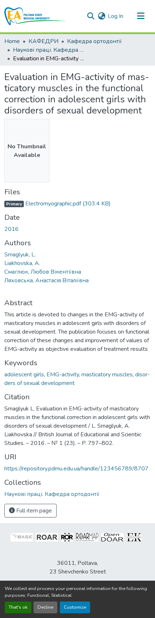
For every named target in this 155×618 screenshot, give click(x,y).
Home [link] (12, 41)
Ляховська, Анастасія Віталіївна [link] (46, 280)
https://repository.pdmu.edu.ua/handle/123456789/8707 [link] (76, 469)
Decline (45, 607)
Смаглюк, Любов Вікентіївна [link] (42, 272)
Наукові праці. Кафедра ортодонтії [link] (49, 50)
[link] (77, 203)
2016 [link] (11, 229)
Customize (75, 607)
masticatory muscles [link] (107, 374)
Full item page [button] (33, 511)
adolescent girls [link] (24, 374)
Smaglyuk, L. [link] (20, 255)
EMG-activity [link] (62, 374)
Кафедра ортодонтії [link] (94, 41)
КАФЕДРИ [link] (43, 41)
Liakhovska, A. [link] (22, 263)
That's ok (18, 607)
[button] (34, 16)
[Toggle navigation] (140, 16)
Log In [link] (115, 16)
